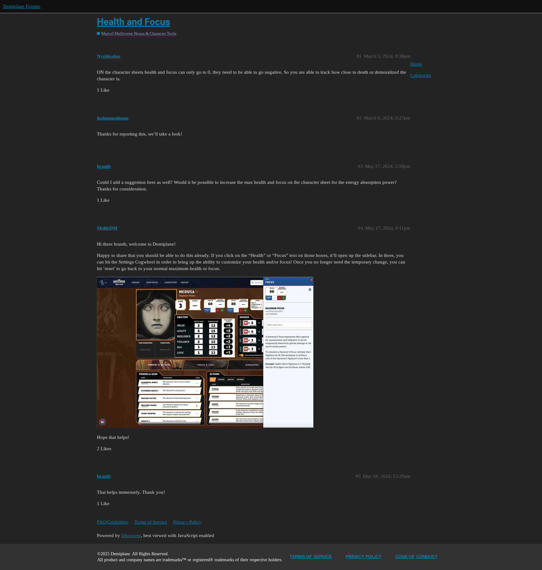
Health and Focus (133, 21)
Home (416, 64)
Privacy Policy (187, 522)
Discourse (131, 535)
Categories (420, 75)
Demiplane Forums (21, 6)
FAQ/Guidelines (112, 522)
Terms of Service (150, 522)
